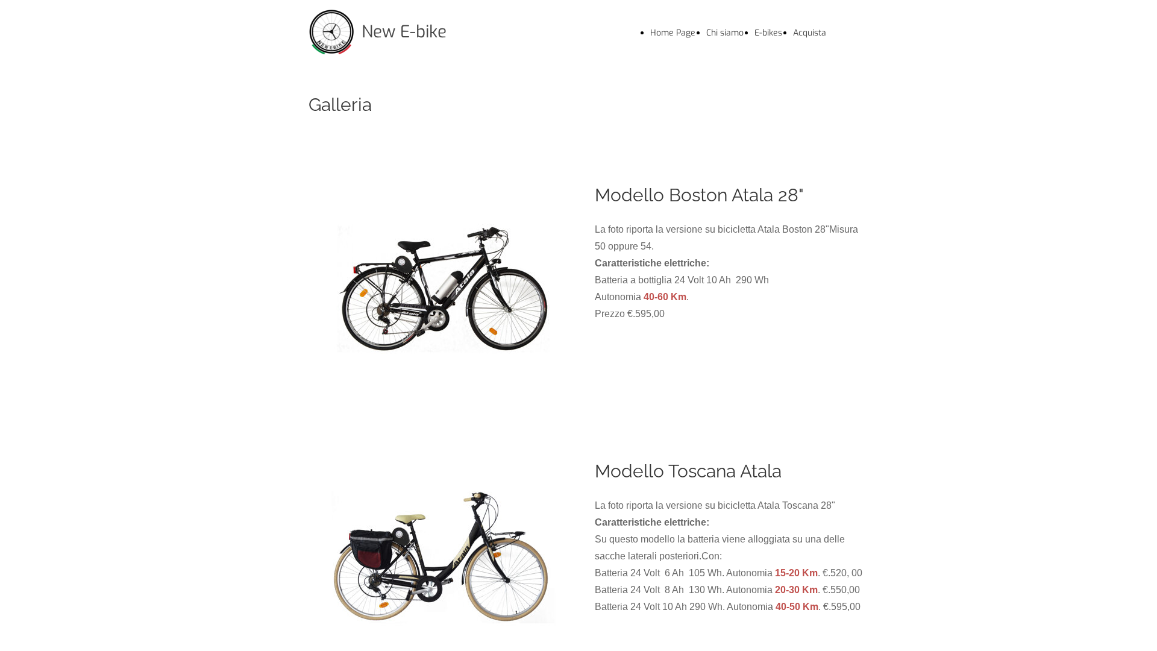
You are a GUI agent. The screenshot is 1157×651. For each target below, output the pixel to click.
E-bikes (768, 33)
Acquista (809, 33)
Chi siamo (725, 33)
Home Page (672, 33)
